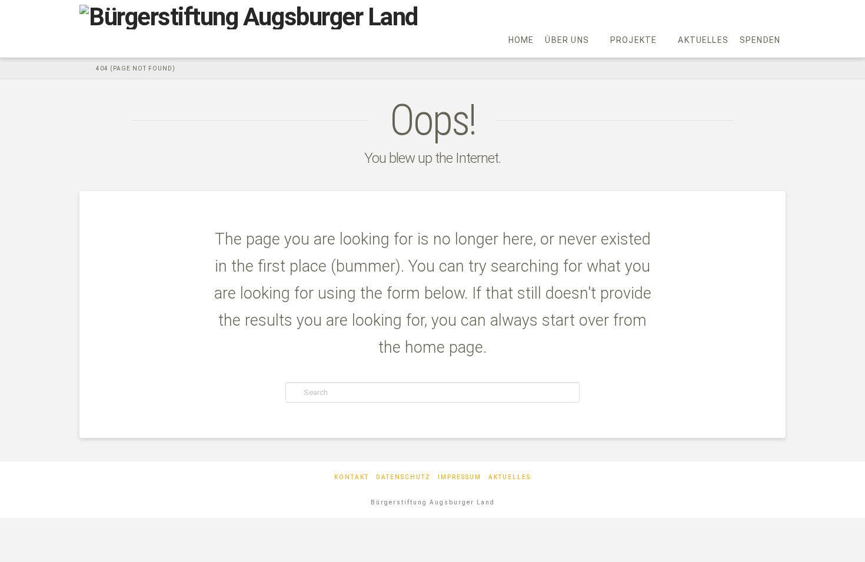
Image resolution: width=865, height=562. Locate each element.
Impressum (459, 477)
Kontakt (351, 477)
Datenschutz (403, 477)
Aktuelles (509, 477)
